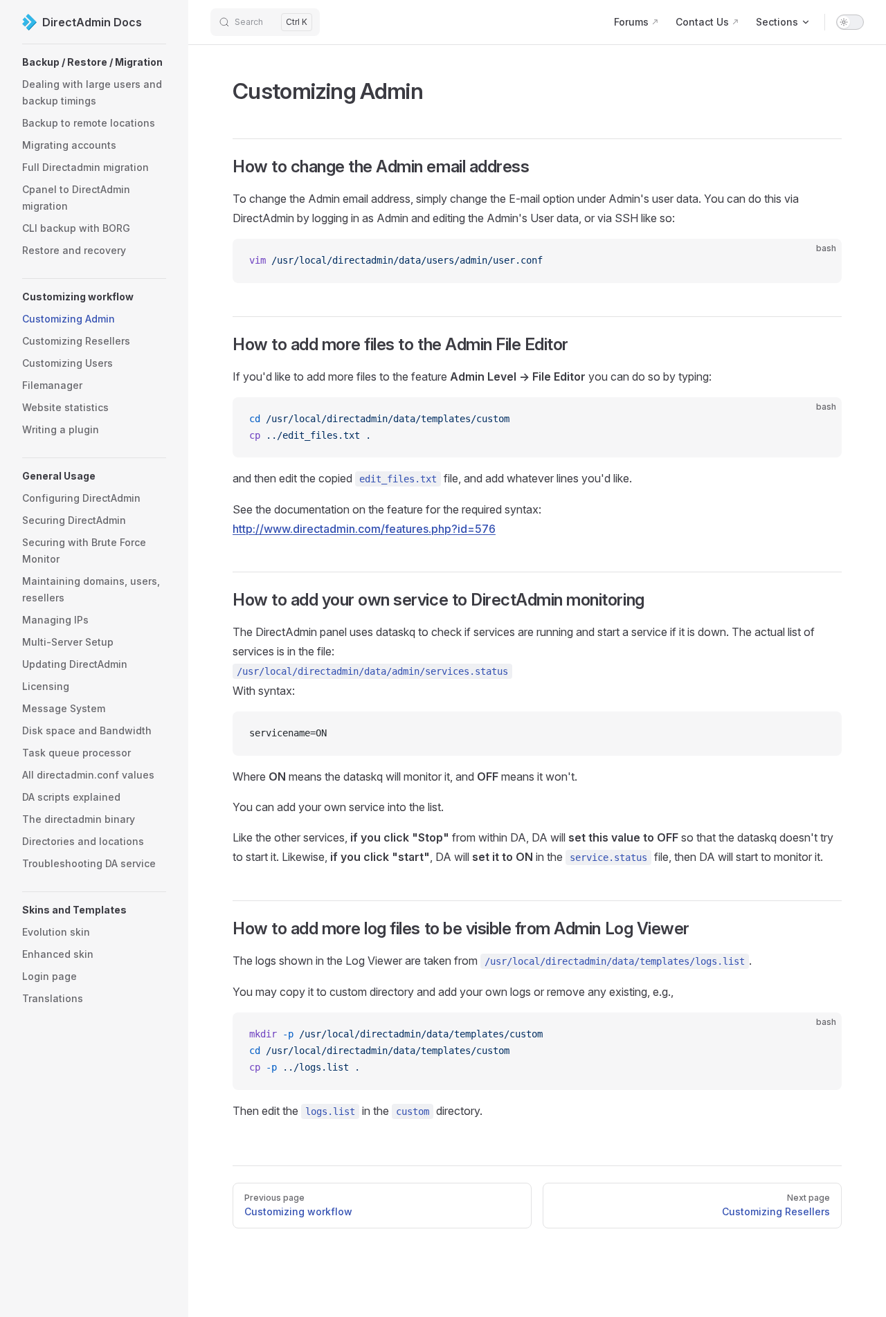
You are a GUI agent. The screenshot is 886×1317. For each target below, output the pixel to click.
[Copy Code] (819, 261)
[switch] (850, 22)
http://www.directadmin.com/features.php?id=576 (364, 529)
